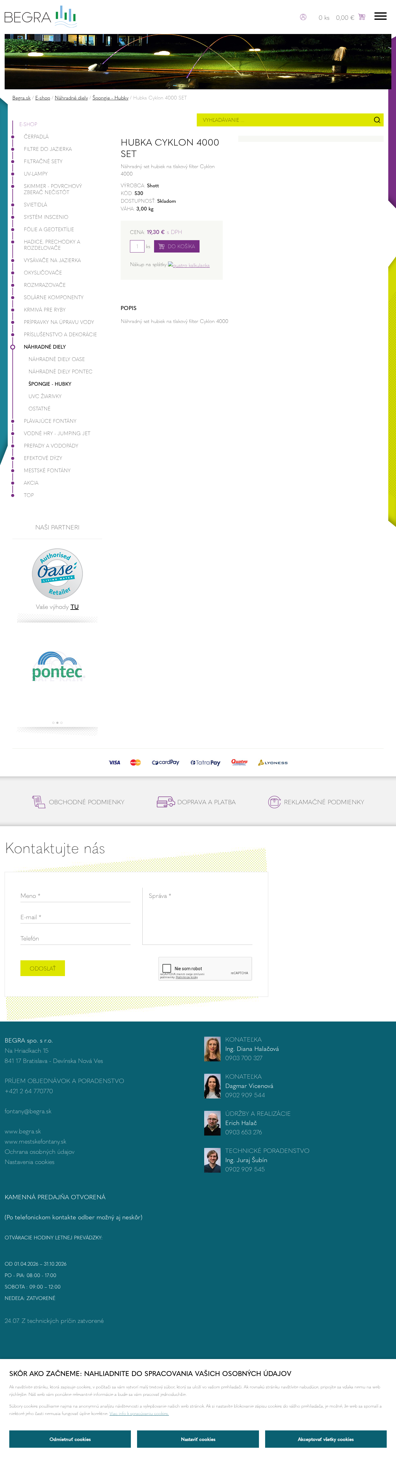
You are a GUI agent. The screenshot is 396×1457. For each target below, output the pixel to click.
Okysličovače (43, 272)
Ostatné (39, 408)
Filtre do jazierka (48, 148)
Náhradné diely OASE (56, 359)
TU (75, 606)
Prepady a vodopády (51, 445)
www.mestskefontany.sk (35, 1140)
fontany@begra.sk (28, 1110)
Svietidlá (35, 204)
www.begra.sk (23, 1130)
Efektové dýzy (43, 457)
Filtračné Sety (43, 161)
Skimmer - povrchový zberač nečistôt (53, 189)
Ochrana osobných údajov (40, 1151)
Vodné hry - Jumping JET (57, 433)
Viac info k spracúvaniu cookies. (139, 1413)
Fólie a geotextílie (49, 229)
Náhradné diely (71, 97)
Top (29, 495)
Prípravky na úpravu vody (59, 321)
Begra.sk (21, 97)
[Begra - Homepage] (41, 15)
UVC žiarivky (45, 396)
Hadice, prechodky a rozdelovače (52, 244)
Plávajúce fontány (50, 420)
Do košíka (181, 246)
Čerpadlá (36, 136)
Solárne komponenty (54, 297)
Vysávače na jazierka (52, 260)
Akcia (31, 482)
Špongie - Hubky (110, 97)
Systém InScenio (46, 216)
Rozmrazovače (45, 284)
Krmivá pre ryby (45, 309)
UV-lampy (36, 173)
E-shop (42, 97)
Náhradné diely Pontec (60, 371)
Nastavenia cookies (29, 1161)
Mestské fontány (47, 470)
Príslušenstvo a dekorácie (60, 334)
